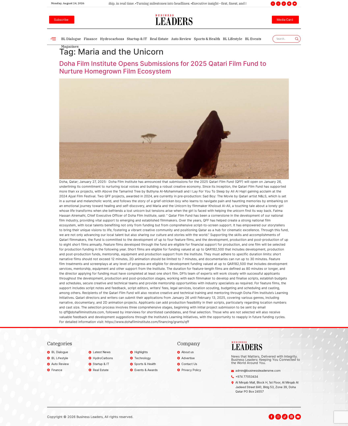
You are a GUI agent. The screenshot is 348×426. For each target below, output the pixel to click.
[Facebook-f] (273, 3)
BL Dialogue (71, 39)
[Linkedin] (289, 3)
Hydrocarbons (112, 39)
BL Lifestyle (232, 39)
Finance (90, 39)
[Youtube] (294, 3)
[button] (53, 38)
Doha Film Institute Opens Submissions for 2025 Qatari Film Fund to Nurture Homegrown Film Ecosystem (162, 67)
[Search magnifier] (297, 39)
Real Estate (159, 39)
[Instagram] (278, 3)
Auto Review (181, 39)
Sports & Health (207, 39)
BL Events (253, 39)
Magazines (70, 46)
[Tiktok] (284, 3)
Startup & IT (137, 39)
